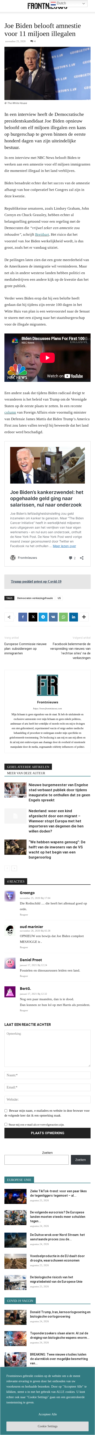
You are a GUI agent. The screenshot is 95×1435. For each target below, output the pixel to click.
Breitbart (42, 234)
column (10, 412)
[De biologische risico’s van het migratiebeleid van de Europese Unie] (15, 1282)
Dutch (61, 3)
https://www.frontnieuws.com (47, 708)
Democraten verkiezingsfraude (35, 598)
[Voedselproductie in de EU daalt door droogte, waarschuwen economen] (15, 1261)
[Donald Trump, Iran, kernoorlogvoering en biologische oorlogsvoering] (15, 1317)
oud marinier (31, 926)
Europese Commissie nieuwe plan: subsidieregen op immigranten (25, 648)
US (59, 598)
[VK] (53, 617)
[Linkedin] (73, 617)
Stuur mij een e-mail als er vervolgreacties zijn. (37, 1124)
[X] (32, 617)
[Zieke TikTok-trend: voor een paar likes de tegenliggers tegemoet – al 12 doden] (15, 1196)
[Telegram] (43, 617)
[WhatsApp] (63, 617)
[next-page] (14, 868)
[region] (47, 1401)
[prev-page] (7, 868)
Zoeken (47, 1153)
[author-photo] (47, 696)
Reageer (24, 914)
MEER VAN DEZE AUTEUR (26, 773)
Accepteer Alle (47, 1414)
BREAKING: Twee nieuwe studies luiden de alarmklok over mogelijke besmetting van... (59, 1359)
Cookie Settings (47, 1426)
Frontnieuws (47, 702)
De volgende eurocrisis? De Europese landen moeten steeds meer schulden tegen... (57, 1217)
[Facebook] (22, 617)
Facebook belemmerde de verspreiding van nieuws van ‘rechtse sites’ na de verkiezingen (70, 651)
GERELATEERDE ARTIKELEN (28, 767)
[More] (84, 617)
